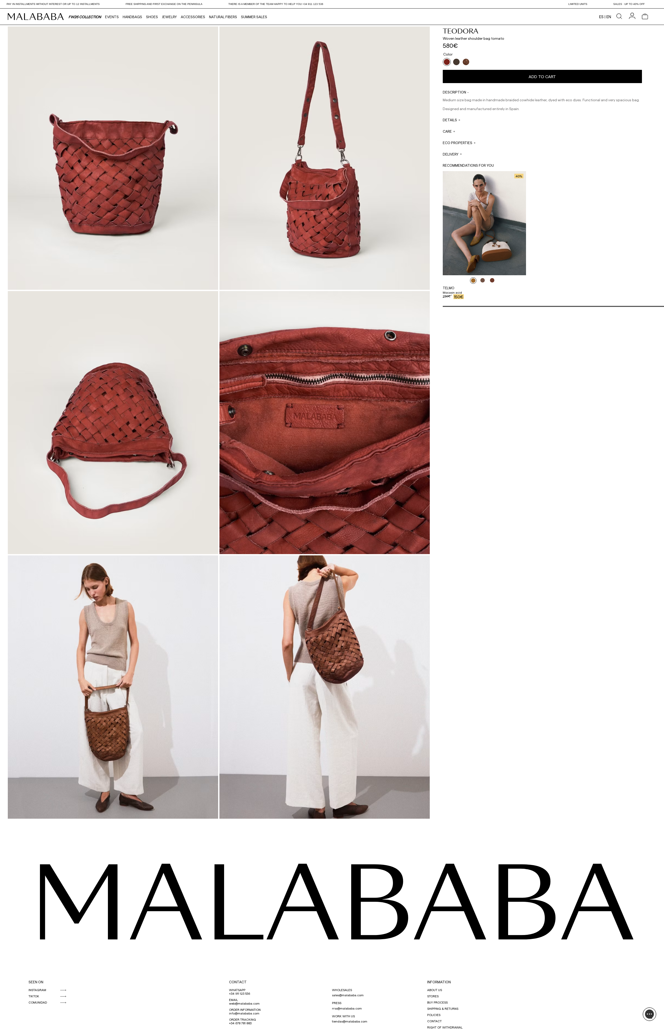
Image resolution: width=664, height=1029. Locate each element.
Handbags (132, 17)
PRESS (336, 1003)
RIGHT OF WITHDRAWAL (444, 1027)
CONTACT (238, 982)
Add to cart (542, 76)
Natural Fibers (223, 17)
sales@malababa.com (348, 995)
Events (112, 17)
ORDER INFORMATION (245, 1009)
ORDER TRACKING (242, 1019)
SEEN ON (36, 982)
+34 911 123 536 (239, 993)
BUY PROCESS (437, 1002)
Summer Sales (254, 17)
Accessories (193, 17)
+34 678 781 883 (240, 1023)
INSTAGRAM (37, 990)
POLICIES (433, 1015)
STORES (433, 996)
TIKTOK (34, 996)
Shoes (152, 17)
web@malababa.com (244, 1003)
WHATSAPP (237, 990)
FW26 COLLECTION (84, 17)
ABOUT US (434, 990)
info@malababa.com (244, 1013)
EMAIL (233, 999)
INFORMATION (439, 982)
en (608, 16)
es (601, 16)
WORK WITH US (343, 1016)
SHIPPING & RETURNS (442, 1008)
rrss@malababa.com (347, 1008)
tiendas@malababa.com (349, 1021)
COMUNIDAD (38, 1002)
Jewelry (169, 17)
